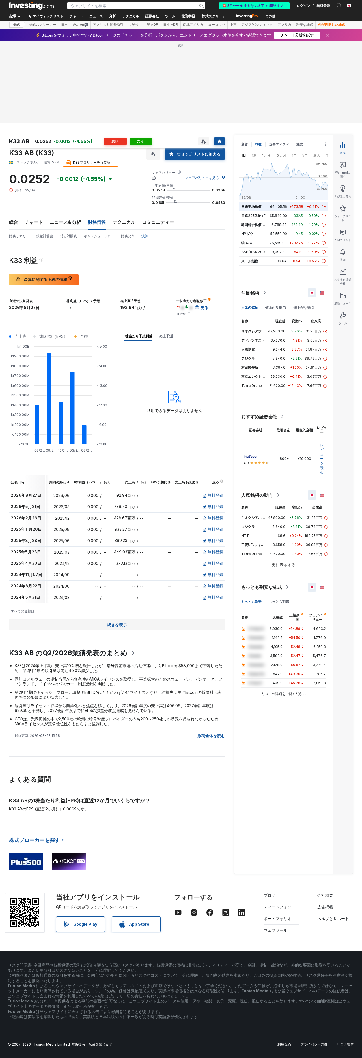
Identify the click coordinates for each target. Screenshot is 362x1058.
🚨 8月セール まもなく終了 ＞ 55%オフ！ (254, 6)
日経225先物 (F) (254, 216)
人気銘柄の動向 (257, 495)
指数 (258, 144)
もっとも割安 (251, 602)
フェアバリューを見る (202, 178)
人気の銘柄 (249, 307)
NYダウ (247, 234)
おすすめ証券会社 (259, 416)
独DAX (246, 243)
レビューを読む (322, 458)
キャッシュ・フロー (99, 236)
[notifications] (339, 5)
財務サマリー (19, 236)
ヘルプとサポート (333, 918)
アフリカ (284, 25)
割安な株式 (304, 25)
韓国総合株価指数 (254, 225)
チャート (34, 222)
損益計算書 (44, 236)
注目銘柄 (250, 293)
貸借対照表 (68, 236)
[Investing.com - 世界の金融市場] (31, 6)
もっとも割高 (279, 602)
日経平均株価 (251, 206)
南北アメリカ (193, 25)
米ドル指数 (249, 261)
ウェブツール (275, 930)
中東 (233, 25)
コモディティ (279, 144)
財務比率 (128, 236)
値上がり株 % (275, 307)
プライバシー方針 (313, 1044)
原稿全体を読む (211, 735)
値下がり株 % (304, 307)
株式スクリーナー (215, 16)
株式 (16, 25)
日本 (64, 25)
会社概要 (325, 895)
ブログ (269, 895)
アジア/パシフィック (257, 25)
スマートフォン (277, 907)
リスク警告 (345, 1044)
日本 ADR (170, 25)
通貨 (244, 144)
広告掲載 (325, 907)
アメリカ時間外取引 (108, 25)
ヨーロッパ (216, 25)
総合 (13, 222)
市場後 (133, 25)
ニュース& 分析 (65, 222)
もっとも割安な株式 (261, 587)
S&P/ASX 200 (253, 252)
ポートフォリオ (277, 918)
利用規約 (284, 1044)
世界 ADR (150, 25)
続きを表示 (117, 624)
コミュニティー (158, 222)
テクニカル (124, 222)
